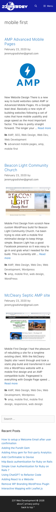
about (20, 503)
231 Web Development (24, 500)
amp (40, 144)
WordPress (10, 278)
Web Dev (42, 134)
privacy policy (32, 503)
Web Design (28, 134)
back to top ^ (28, 507)
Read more (44, 128)
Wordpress (28, 269)
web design (37, 274)
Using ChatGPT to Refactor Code (21, 474)
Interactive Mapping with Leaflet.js (22, 488)
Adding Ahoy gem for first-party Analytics (26, 452)
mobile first (11, 148)
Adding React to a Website (17, 479)
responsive (20, 404)
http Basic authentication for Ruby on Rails (26, 461)
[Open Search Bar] (35, 6)
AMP (10, 134)
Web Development (15, 139)
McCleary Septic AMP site (27, 295)
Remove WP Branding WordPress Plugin (25, 483)
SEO (17, 134)
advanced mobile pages (22, 144)
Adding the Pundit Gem (15, 447)
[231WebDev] (15, 6)
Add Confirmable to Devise (17, 457)
